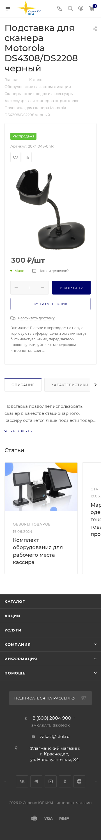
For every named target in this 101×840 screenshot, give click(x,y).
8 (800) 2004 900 (52, 718)
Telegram (36, 781)
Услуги (13, 630)
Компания (17, 644)
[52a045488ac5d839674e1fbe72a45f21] (50, 209)
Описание (23, 385)
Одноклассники (65, 781)
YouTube (51, 781)
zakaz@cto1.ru (55, 736)
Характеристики (69, 385)
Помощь (15, 673)
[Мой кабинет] (80, 9)
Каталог (14, 601)
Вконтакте (22, 781)
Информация (20, 658)
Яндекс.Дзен (79, 781)
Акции (12, 615)
